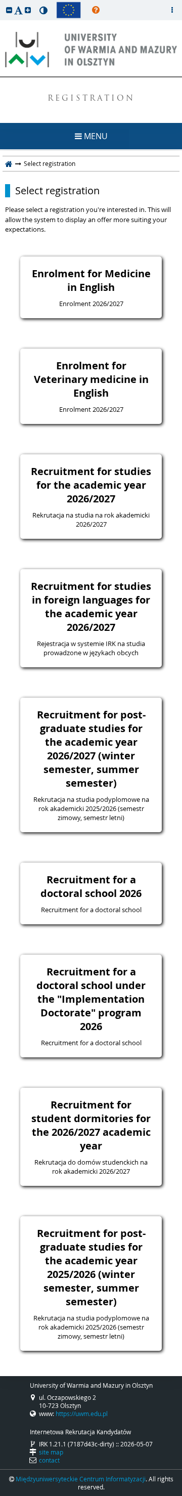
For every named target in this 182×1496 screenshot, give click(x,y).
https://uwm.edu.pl (82, 1413)
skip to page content (2, 2)
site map (51, 1452)
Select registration (57, 190)
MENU (95, 136)
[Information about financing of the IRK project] (68, 10)
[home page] (9, 163)
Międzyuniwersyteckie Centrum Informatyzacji (81, 1479)
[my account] (172, 10)
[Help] (96, 10)
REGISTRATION (91, 99)
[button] (9, 10)
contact (49, 1460)
